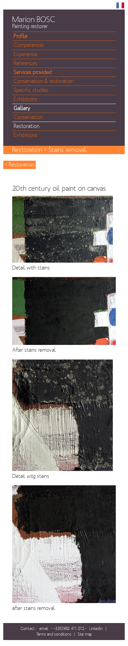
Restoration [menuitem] (26, 126)
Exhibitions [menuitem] (25, 99)
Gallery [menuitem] (22, 108)
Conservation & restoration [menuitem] (44, 81)
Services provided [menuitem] (33, 72)
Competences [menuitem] (29, 45)
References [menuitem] (25, 63)
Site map (85, 634)
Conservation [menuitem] (28, 117)
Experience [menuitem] (25, 54)
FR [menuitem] (120, 5)
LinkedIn (96, 628)
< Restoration (19, 165)
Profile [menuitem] (20, 36)
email (44, 628)
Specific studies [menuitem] (31, 90)
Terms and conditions (53, 634)
